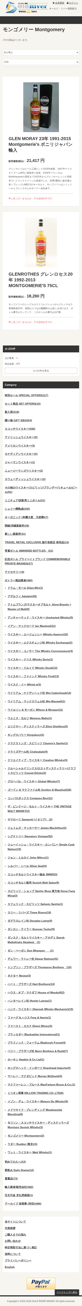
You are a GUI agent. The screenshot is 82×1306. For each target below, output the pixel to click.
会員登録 (59, 3)
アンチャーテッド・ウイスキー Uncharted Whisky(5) (40, 617)
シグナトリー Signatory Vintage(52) (30, 836)
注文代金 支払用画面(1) (19, 1195)
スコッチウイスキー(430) (20, 428)
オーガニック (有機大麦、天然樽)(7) (26, 517)
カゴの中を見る (41, 370)
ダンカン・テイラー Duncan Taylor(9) (31, 929)
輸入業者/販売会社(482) (19, 1186)
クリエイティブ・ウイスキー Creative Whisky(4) (38, 760)
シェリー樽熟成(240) (17, 508)
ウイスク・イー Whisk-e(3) (24, 684)
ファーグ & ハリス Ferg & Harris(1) (29, 1017)
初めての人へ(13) (15, 1161)
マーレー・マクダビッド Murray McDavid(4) (35, 1076)
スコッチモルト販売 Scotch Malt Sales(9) (33, 882)
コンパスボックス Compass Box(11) (30, 798)
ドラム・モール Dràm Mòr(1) (25, 587)
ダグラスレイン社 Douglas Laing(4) (30, 920)
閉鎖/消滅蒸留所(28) (17, 525)
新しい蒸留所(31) (15, 533)
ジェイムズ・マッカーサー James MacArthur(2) (37, 827)
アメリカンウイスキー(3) (20, 445)
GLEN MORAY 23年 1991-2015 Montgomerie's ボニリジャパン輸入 (41, 144)
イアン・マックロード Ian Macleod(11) (32, 625)
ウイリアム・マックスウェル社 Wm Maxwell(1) (36, 701)
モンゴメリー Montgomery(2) (26, 1135)
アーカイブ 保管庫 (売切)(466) (23, 1203)
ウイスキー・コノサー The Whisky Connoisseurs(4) (40, 651)
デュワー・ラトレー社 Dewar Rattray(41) (33, 958)
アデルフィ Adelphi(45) (22, 596)
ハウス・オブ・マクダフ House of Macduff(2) (36, 992)
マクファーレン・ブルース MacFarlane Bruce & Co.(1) (41, 1084)
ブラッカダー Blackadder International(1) (34, 1034)
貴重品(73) (11, 1178)
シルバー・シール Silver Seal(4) (27, 865)
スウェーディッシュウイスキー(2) (25, 479)
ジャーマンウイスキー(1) (20, 462)
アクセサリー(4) (14, 571)
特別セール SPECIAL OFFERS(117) (26, 395)
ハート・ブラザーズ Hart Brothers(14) (31, 984)
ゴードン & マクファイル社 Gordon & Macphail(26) (39, 789)
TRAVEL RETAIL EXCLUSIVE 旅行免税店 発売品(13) (37, 542)
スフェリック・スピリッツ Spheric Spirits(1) (35, 904)
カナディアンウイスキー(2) (21, 453)
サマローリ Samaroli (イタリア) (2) (30, 819)
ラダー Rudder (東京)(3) (22, 1144)
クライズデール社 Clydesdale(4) (28, 751)
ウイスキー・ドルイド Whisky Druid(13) (32, 667)
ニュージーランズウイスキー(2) (24, 470)
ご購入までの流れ (15, 1234)
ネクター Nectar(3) (19, 975)
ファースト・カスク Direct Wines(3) (30, 1025)
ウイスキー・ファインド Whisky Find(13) (33, 676)
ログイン (73, 3)
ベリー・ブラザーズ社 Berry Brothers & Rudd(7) (38, 1051)
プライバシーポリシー (18, 1260)
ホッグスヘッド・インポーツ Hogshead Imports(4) (39, 1067)
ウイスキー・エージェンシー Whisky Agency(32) (38, 634)
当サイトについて (15, 1221)
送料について (13, 1253)
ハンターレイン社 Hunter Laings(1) (30, 1000)
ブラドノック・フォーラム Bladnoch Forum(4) (37, 1042)
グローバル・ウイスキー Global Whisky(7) (34, 781)
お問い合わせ (13, 1240)
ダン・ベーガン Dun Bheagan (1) (31, 950)
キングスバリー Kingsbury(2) (26, 734)
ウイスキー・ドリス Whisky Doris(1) (30, 659)
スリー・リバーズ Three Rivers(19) (29, 912)
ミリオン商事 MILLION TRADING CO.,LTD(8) (36, 1092)
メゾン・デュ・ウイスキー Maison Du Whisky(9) (38, 1101)
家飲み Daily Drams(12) (19, 1170)
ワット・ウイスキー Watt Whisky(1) (30, 1152)
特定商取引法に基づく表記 (21, 1247)
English (10, 1266)
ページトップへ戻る (67, 1292)
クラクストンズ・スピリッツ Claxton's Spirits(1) (38, 743)
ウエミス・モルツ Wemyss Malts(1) (30, 718)
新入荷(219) (12, 411)
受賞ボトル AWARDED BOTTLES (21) (29, 550)
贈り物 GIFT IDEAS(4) (18, 420)
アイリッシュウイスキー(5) (21, 437)
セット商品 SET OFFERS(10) (23, 403)
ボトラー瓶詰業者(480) (19, 580)
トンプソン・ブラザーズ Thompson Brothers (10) (40, 967)
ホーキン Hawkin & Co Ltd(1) (26, 1059)
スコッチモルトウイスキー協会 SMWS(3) (32, 874)
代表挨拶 (10, 1228)
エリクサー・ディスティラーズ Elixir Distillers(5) (38, 726)
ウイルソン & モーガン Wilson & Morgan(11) (35, 709)
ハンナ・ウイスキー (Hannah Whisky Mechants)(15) (40, 1009)
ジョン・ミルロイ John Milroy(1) (28, 857)
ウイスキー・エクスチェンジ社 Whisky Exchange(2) (40, 642)
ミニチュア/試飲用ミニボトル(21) (25, 500)
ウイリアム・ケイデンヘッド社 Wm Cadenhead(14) (39, 692)
